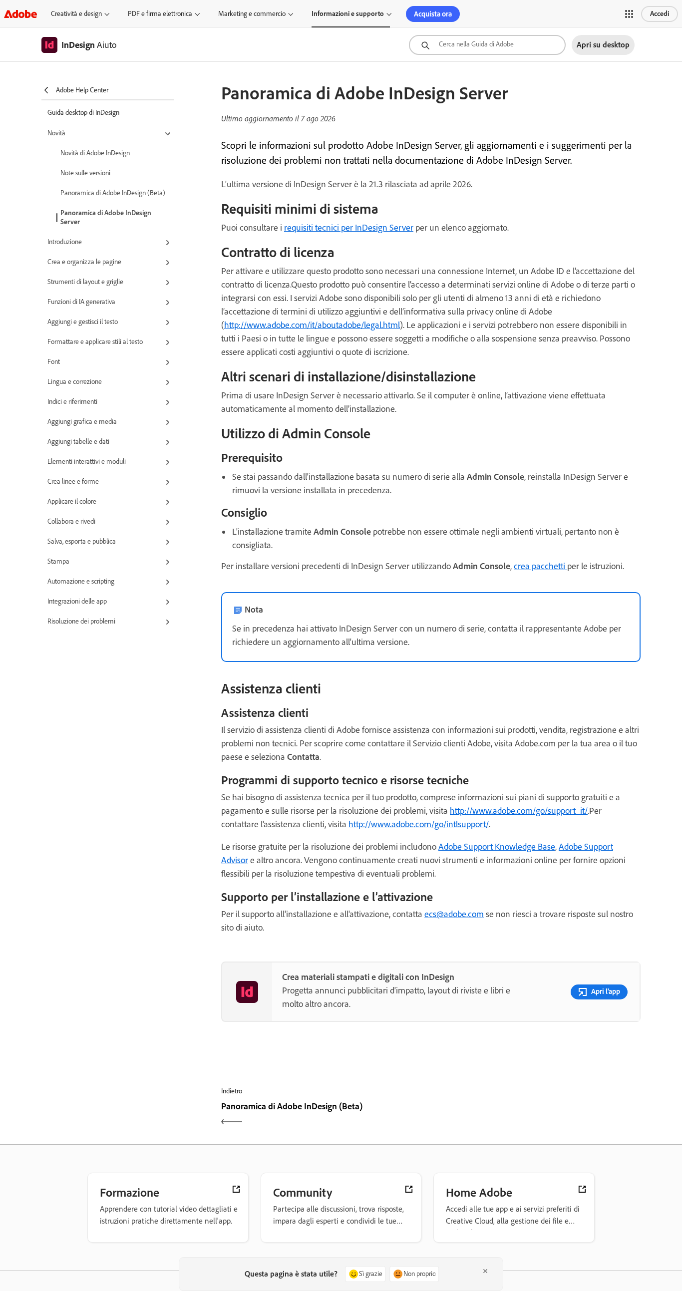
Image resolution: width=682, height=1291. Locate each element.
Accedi (659, 13)
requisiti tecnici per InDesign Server (348, 227)
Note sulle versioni (85, 173)
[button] (629, 14)
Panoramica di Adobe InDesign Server (105, 217)
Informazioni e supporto (348, 13)
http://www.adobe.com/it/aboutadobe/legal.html (312, 325)
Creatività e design (76, 13)
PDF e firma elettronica (160, 13)
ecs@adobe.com (454, 914)
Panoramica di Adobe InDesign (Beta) (112, 193)
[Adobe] (20, 13)
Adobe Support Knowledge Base (496, 846)
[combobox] (487, 45)
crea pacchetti (540, 566)
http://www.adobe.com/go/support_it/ (519, 810)
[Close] (485, 1271)
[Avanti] (537, 1115)
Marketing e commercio (252, 13)
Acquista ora (433, 13)
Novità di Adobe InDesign (95, 153)
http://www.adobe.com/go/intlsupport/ (418, 824)
